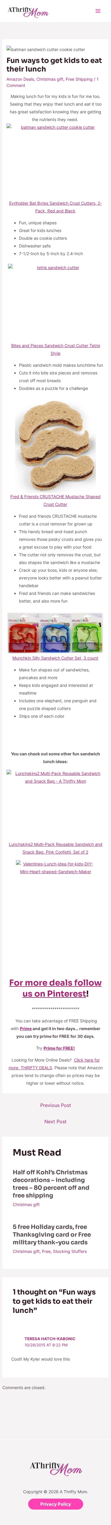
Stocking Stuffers (70, 1251)
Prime (26, 1028)
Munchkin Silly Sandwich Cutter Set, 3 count (55, 657)
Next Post (55, 1121)
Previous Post (55, 1105)
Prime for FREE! (59, 1048)
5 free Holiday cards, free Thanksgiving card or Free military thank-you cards (52, 1234)
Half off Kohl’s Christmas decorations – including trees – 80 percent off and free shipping (51, 1184)
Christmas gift (49, 79)
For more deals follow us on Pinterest (55, 988)
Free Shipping (79, 79)
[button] (55, 1504)
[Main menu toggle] (98, 11)
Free (46, 1251)
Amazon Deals (20, 79)
